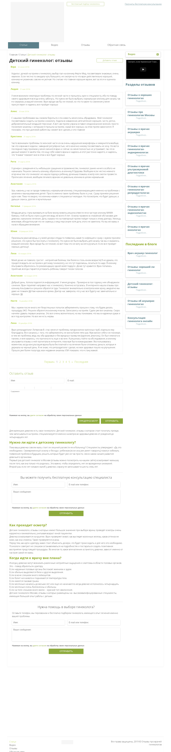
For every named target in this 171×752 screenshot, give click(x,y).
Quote (37, 388)
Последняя (81, 362)
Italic (14, 388)
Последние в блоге (141, 244)
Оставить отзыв (21, 373)
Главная (13, 54)
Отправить (111, 421)
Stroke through (21, 388)
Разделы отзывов (140, 84)
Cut (54, 388)
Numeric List (31, 388)
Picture (48, 388)
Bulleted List (27, 388)
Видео (54, 44)
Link (44, 388)
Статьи (23, 44)
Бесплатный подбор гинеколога (85, 4)
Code (41, 388)
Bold (11, 388)
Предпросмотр (88, 421)
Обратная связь (116, 44)
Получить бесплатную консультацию (143, 4)
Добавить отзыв (110, 60)
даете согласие (37, 415)
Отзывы (85, 44)
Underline (18, 388)
